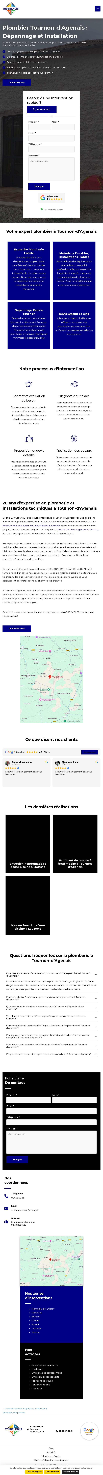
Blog (51, 1448)
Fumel (35, 1324)
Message (34, 155)
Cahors (35, 1320)
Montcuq (37, 1312)
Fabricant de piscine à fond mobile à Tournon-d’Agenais (75, 864)
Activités (51, 1452)
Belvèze (36, 1316)
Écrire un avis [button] (90, 752)
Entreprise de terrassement (47, 1373)
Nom (55, 122)
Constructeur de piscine (45, 1365)
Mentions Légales (51, 1456)
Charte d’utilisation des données (51, 1460)
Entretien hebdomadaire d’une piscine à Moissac (27, 865)
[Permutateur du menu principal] (98, 8)
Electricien (37, 1369)
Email (32, 133)
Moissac (36, 1332)
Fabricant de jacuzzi (42, 1381)
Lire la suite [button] (94, 783)
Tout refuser (52, 1472)
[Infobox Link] (14, 1197)
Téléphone (35, 144)
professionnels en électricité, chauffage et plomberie (32, 525)
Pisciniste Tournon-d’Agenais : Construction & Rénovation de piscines (25, 1409)
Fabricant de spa (41, 1384)
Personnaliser (70, 1472)
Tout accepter (34, 1472)
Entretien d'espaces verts (45, 1377)
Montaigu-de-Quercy (43, 1309)
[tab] (51, 982)
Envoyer (39, 186)
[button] (17, 82)
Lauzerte (36, 1328)
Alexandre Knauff (55, 762)
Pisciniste (37, 1388)
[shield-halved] (42, 209)
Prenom (33, 122)
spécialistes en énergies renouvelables (78, 529)
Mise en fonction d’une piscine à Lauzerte (28, 927)
